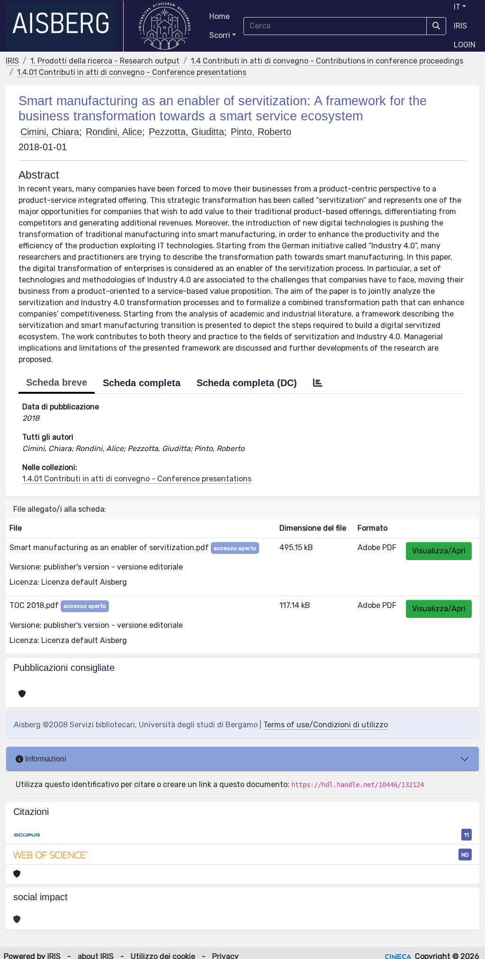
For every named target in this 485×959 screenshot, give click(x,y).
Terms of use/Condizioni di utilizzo (325, 724)
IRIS (460, 25)
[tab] (318, 383)
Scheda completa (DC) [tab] (247, 383)
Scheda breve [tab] (56, 382)
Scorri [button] (219, 35)
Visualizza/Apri (439, 550)
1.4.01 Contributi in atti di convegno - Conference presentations (131, 72)
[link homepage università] (164, 26)
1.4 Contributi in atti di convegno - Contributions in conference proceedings (327, 60)
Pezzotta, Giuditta (186, 132)
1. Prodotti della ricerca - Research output (105, 60)
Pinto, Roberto (261, 132)
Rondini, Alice (114, 132)
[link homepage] (65, 26)
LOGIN (465, 44)
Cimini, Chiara (49, 132)
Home (219, 16)
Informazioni (44, 759)
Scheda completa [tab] (141, 383)
